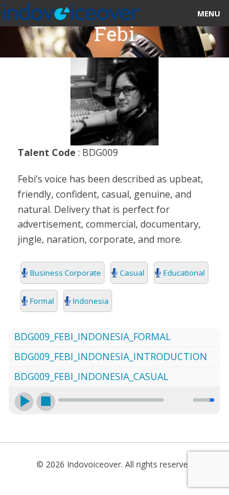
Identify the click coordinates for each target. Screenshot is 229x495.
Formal (42, 301)
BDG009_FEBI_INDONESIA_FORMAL (92, 336)
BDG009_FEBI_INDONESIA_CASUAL (91, 376)
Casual (132, 272)
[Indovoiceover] (70, 9)
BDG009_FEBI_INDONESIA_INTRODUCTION (110, 356)
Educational (184, 272)
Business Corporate (65, 272)
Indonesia (91, 301)
